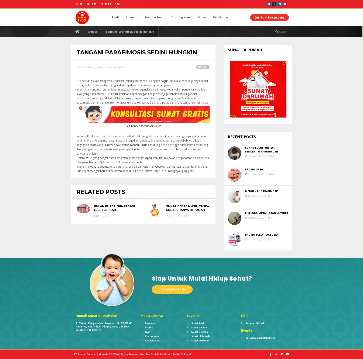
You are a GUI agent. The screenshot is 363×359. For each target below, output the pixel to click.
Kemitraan (220, 17)
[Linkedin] (279, 4)
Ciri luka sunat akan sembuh (266, 213)
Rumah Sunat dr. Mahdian (96, 316)
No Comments (116, 67)
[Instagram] (274, 4)
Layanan (132, 17)
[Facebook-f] (270, 354)
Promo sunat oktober (261, 234)
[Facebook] (268, 4)
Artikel (201, 17)
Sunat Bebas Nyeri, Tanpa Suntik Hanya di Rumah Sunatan (187, 209)
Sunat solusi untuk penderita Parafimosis (261, 149)
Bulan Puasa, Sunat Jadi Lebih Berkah (114, 208)
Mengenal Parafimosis (261, 191)
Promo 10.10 (254, 169)
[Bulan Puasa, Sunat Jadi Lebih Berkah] (83, 208)
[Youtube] (285, 4)
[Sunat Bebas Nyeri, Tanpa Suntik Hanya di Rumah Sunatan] (155, 211)
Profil (115, 17)
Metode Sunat (155, 17)
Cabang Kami (181, 17)
